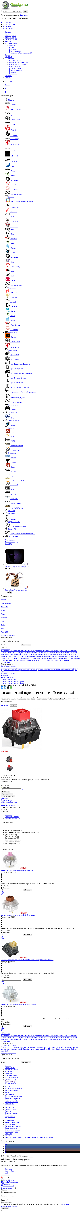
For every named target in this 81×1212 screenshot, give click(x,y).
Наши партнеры (15, 66)
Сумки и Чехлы (13, 420)
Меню (7, 85)
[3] (6, 777)
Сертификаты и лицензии (18, 62)
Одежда (11, 428)
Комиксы (11, 511)
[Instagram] (6, 1150)
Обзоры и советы (11, 39)
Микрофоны (12, 412)
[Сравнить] (2, 892)
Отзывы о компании (16, 68)
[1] (2, 777)
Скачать (8, 78)
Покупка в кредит (15, 51)
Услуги (7, 55)
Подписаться (26, 645)
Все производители (8, 636)
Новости (8, 41)
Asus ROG (4, 632)
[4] (8, 777)
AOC (3, 625)
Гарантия (8, 57)
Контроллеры (13, 405)
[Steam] (6, 1152)
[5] (10, 777)
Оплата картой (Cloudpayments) (20, 53)
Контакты (8, 76)
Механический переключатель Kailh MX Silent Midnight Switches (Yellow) (27, 960)
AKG (3, 621)
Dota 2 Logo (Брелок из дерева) (16, 590)
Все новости (5, 649)
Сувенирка (12, 453)
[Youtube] (6, 1148)
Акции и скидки (11, 38)
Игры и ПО (12, 529)
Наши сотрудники (15, 70)
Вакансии (12, 72)
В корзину (5, 1208)
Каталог (8, 34)
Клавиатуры (12, 332)
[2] (4, 777)
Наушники (12, 288)
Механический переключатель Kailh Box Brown (18, 915)
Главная (8, 32)
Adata (3, 614)
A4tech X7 (4, 607)
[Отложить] (2, 894)
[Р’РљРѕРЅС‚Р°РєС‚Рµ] (2, 687)
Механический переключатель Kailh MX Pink (17, 870)
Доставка (12, 45)
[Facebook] (5, 1147)
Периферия (12, 513)
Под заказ (12, 49)
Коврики (11, 197)
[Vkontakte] (6, 1145)
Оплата (12, 47)
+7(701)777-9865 (9, 24)
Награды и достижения (17, 64)
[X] (8, 687)
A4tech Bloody (6, 603)
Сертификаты (13, 536)
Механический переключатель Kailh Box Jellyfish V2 (20, 1004)
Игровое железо (14, 522)
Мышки (11, 100)
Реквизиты (13, 74)
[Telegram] (5, 687)
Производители (10, 36)
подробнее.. (5, 705)
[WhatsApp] (11, 687)
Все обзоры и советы (8, 666)
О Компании (9, 59)
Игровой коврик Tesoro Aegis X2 (17, 566)
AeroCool (4, 618)
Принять (13, 705)
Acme (3, 610)
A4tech (3, 600)
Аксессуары (12, 350)
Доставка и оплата (11, 43)
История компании (16, 60)
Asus (2, 628)
